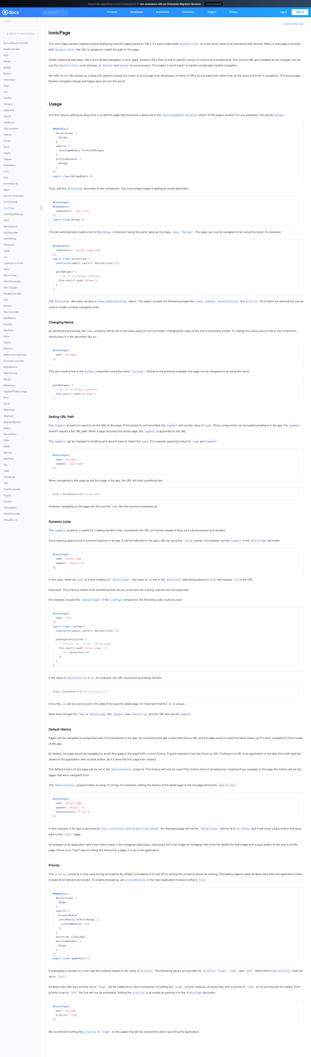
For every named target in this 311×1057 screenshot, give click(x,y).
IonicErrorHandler (14, 196)
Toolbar (8, 502)
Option (7, 343)
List (5, 257)
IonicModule (10, 202)
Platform (8, 349)
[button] (20, 11)
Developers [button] (136, 12)
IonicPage (9, 208)
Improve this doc (293, 24)
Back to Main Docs (21, 34)
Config (7, 98)
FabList (8, 135)
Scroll (7, 404)
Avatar (7, 61)
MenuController (12, 281)
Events (7, 116)
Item (6, 220)
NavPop (8, 324)
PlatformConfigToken (15, 355)
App (6, 55)
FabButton (9, 123)
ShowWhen (10, 434)
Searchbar (9, 410)
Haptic (7, 153)
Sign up (300, 12)
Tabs (6, 471)
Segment (9, 416)
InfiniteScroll (10, 184)
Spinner (8, 453)
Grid (6, 147)
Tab (5, 465)
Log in (283, 12)
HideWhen (9, 165)
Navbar (8, 306)
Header (8, 159)
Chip (6, 86)
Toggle (7, 495)
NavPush (8, 330)
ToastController (12, 489)
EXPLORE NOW (214, 4)
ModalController (12, 294)
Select (7, 428)
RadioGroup (10, 373)
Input (6, 190)
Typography (10, 508)
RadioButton (10, 367)
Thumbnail (9, 477)
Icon (6, 171)
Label (7, 251)
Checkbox (9, 80)
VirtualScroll (10, 520)
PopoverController (14, 361)
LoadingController (14, 263)
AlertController (12, 49)
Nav (6, 300)
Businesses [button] (162, 12)
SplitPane (9, 459)
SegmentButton (12, 422)
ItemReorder (11, 233)
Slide (6, 440)
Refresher (9, 385)
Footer (7, 141)
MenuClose (10, 275)
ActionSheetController (16, 43)
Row (6, 398)
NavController (11, 312)
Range (7, 379)
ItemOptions (10, 226)
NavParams (10, 318)
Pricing (233, 12)
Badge (7, 68)
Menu (7, 269)
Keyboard (9, 245)
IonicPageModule (13, 214)
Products (112, 12)
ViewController (12, 514)
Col (5, 92)
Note (6, 336)
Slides (7, 447)
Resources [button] (188, 12)
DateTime (9, 110)
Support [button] (212, 12)
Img (6, 178)
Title (6, 483)
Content (8, 104)
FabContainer (11, 129)
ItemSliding (10, 239)
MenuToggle (10, 288)
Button (7, 74)
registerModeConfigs (15, 392)
